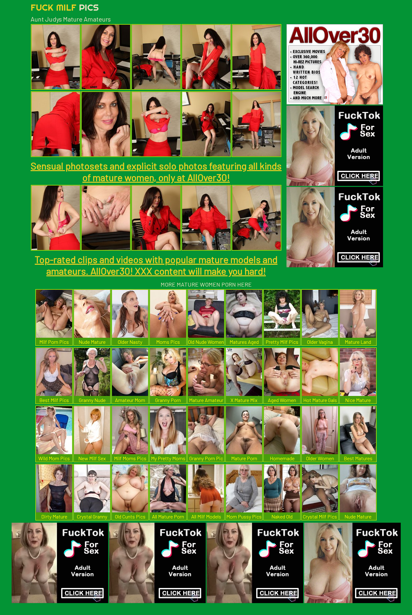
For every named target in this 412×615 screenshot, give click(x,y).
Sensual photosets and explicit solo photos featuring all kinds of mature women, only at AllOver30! (156, 171)
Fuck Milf (65, 7)
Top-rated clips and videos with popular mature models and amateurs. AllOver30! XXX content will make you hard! (156, 265)
